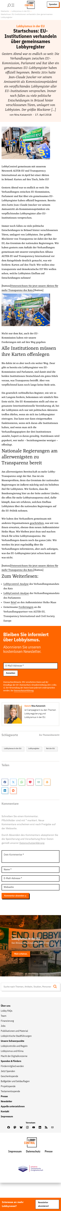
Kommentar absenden (14, 896)
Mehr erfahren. (21, 954)
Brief (13, 602)
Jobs (3, 1026)
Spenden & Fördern (11, 1061)
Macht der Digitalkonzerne (14, 1056)
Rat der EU (50, 748)
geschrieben (37, 523)
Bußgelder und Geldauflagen (15, 1081)
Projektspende (8, 1086)
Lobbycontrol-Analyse (16, 584)
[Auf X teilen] (13, 782)
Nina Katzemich (23, 115)
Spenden (53, 4)
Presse (4, 1096)
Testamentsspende (10, 1091)
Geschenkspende (9, 1076)
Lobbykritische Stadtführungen (16, 1036)
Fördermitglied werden (12, 1066)
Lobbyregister (33, 748)
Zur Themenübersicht (49, 735)
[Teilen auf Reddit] (13, 790)
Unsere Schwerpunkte (12, 1041)
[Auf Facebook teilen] (5, 782)
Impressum (7, 1116)
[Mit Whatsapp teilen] (21, 782)
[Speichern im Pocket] (30, 782)
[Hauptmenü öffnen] (15, 4)
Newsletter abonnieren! (43, 1204)
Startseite (5, 11)
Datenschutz (33, 1151)
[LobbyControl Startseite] (29, 4)
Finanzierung (7, 1021)
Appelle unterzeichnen (13, 1106)
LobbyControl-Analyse (16, 593)
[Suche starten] (56, 986)
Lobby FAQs (6, 1011)
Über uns (5, 1006)
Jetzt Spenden (8, 1071)
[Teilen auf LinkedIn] (5, 790)
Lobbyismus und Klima (12, 1051)
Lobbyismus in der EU (20, 11)
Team (3, 1016)
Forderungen (26, 607)
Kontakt (5, 1111)
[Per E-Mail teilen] (38, 782)
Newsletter (6, 1101)
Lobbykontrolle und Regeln (14, 1046)
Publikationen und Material (14, 1031)
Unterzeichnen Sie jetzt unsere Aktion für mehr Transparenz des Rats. (30, 568)
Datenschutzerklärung (24, 690)
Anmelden (10, 673)
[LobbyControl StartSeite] (30, 1143)
